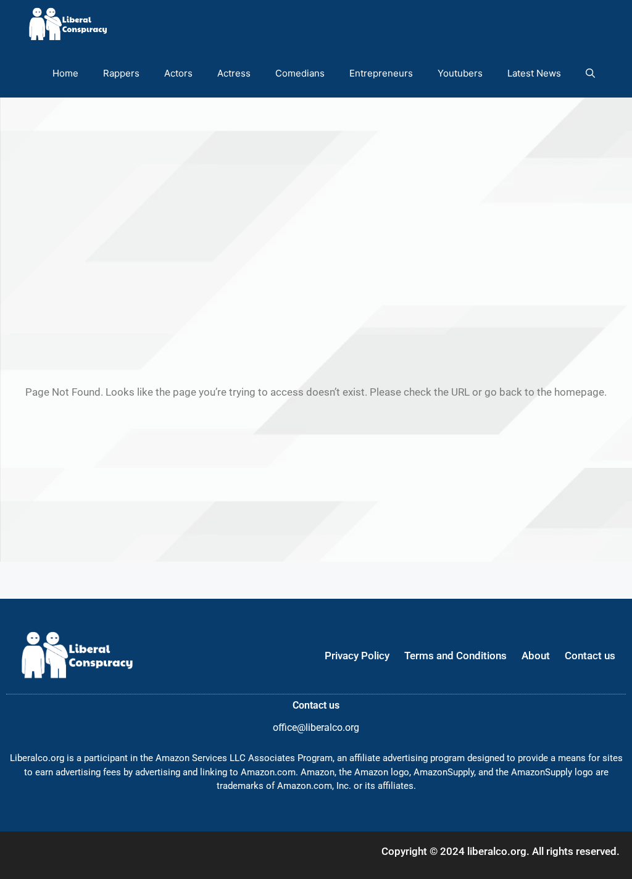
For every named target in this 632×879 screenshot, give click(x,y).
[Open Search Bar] (590, 73)
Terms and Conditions (455, 655)
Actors (178, 73)
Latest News (534, 73)
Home (65, 73)
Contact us (590, 655)
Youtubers (460, 73)
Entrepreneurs (381, 73)
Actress (234, 73)
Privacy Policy (357, 655)
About (536, 655)
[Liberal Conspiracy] (67, 24)
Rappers (121, 73)
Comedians (300, 73)
